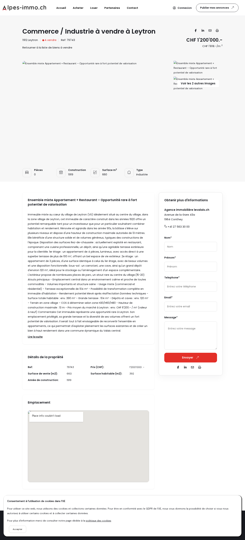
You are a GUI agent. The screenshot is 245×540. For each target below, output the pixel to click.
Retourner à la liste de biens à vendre (47, 47)
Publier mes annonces (214, 8)
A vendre (50, 40)
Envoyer (188, 357)
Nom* (168, 237)
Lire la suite (35, 337)
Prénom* (170, 257)
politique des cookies (98, 520)
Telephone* (172, 277)
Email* (168, 297)
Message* (171, 317)
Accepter (17, 529)
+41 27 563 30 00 (179, 227)
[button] (182, 8)
